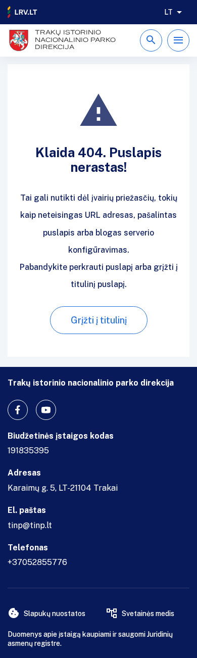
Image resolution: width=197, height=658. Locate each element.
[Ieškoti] (151, 40)
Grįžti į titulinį (99, 320)
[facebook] (18, 410)
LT (168, 12)
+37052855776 (37, 562)
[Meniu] (178, 40)
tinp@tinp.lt (30, 525)
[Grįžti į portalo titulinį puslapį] (23, 12)
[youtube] (46, 410)
